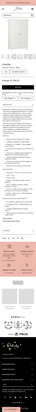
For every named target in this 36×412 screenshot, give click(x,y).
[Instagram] (15, 397)
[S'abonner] (31, 384)
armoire (15, 111)
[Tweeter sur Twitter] (13, 238)
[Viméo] (31, 397)
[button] (18, 87)
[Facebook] (5, 397)
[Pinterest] (10, 397)
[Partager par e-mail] (22, 238)
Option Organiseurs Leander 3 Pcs (26, 93)
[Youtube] (26, 397)
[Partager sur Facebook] (9, 238)
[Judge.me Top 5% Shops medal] (28, 325)
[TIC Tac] (20, 397)
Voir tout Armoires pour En (10, 221)
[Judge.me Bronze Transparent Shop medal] (18, 325)
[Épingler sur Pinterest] (18, 238)
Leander (6, 64)
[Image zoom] (18, 35)
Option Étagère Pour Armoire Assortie (10, 93)
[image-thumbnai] (2, 56)
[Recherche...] (31, 15)
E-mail (4, 384)
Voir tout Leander (7, 218)
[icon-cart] (32, 9)
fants (18, 221)
